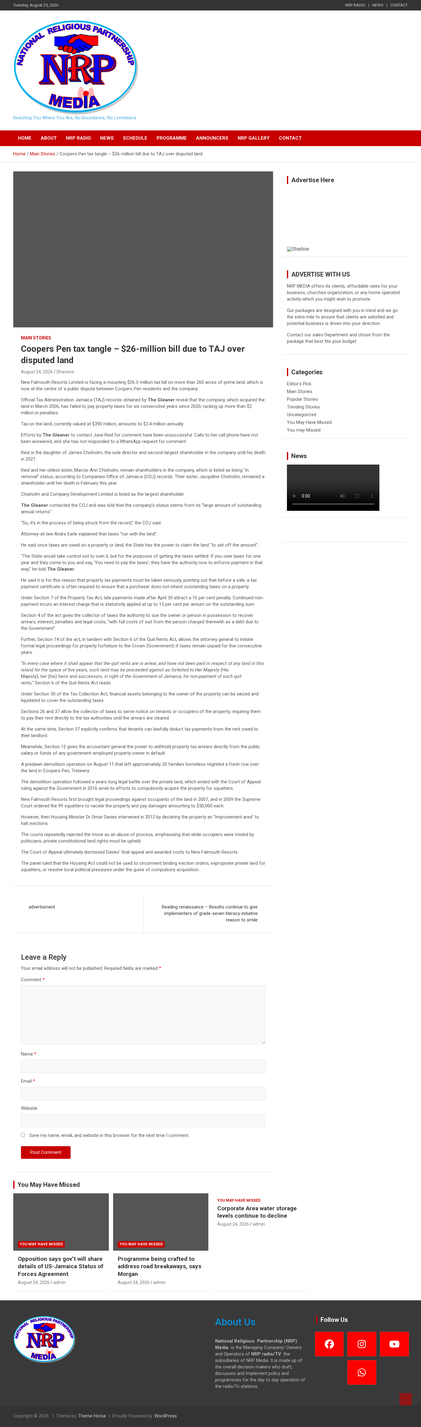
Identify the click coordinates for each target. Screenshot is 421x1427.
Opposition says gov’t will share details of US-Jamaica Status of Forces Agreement (60, 1266)
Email (28, 1081)
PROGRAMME (172, 138)
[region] (345, 220)
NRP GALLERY (254, 138)
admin (59, 1282)
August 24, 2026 (37, 371)
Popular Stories (302, 399)
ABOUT (49, 138)
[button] (296, 218)
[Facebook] (329, 1344)
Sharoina (65, 371)
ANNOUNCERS (212, 138)
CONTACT (399, 5)
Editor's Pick (299, 384)
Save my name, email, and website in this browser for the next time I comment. (109, 1135)
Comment (33, 979)
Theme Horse (92, 1416)
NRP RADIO (355, 5)
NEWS (377, 5)
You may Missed (304, 430)
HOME (24, 138)
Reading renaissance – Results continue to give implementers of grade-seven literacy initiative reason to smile (210, 913)
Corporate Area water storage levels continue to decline (257, 1212)
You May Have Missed (309, 422)
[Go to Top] (405, 1399)
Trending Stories (303, 407)
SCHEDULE (135, 138)
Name (28, 1054)
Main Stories (36, 337)
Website (29, 1108)
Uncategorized (301, 414)
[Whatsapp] (361, 1372)
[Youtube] (394, 1344)
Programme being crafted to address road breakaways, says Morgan (159, 1266)
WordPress (165, 1416)
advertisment (42, 907)
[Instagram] (361, 1344)
